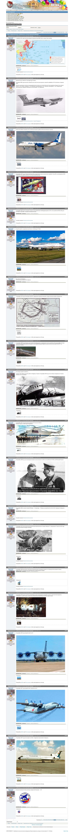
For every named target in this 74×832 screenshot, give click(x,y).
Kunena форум (39, 824)
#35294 (66, 226)
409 (61, 32)
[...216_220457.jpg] (31, 607)
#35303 (66, 505)
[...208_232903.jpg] (40, 100)
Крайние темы (15, 24)
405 (52, 32)
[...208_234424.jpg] (40, 144)
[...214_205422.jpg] (40, 434)
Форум (9, 30)
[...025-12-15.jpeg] (34, 540)
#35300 (66, 369)
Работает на (34, 824)
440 (66, 32)
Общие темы (20, 30)
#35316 (66, 735)
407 (57, 32)
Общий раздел (14, 30)
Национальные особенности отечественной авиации (33, 30)
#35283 (66, 208)
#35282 (66, 171)
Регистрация (21, 29)
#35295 (66, 276)
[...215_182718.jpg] (18, 583)
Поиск (20, 24)
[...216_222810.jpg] (18, 779)
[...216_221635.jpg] (40, 705)
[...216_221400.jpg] (40, 653)
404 (50, 32)
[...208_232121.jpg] (40, 51)
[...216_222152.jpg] (25, 798)
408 (59, 32)
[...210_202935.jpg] (31, 185)
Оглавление (9, 24)
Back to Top (66, 831)
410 (63, 32)
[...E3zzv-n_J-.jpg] (26, 351)
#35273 (66, 127)
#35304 (66, 524)
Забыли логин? (16, 29)
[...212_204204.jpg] (40, 246)
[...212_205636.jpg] (38, 312)
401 (44, 32)
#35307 (66, 567)
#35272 (66, 78)
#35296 (66, 294)
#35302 (66, 457)
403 (48, 32)
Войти (22, 74)
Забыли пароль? (9, 29)
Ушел (11, 45)
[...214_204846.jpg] (40, 391)
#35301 (66, 420)
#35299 (66, 340)
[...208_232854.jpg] (23, 118)
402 (46, 32)
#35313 (66, 592)
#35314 (66, 630)
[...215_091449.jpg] (40, 476)
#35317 (66, 787)
